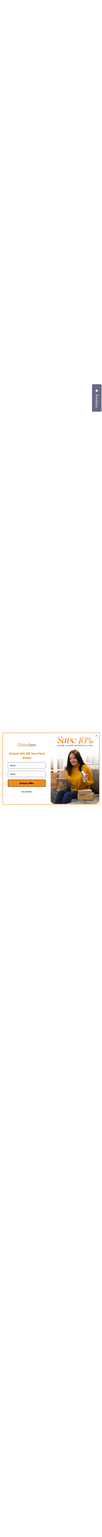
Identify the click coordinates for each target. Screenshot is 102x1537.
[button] (97, 398)
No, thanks (27, 791)
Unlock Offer (26, 783)
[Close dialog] (96, 736)
